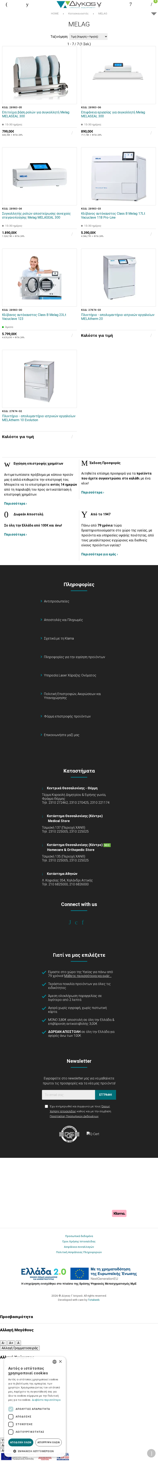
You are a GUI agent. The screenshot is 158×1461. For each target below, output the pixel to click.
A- (3, 1343)
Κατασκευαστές (78, 13)
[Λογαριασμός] (130, 4)
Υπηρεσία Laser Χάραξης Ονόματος (70, 675)
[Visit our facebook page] (72, 922)
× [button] (60, 1361)
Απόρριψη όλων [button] (48, 1442)
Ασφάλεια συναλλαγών (79, 1246)
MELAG (102, 13)
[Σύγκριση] (71, 98)
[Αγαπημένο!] (71, 88)
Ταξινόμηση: (59, 37)
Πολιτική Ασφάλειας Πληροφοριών (79, 1252)
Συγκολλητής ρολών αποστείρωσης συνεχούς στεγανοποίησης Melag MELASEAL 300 (36, 215)
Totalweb (94, 1299)
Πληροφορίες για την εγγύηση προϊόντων (74, 657)
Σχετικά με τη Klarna (59, 638)
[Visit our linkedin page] (85, 922)
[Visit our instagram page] (79, 922)
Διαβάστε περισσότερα (46, 1400)
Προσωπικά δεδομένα (79, 1236)
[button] (35, 1451)
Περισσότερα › (15, 503)
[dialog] (35, 1407)
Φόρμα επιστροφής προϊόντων (67, 716)
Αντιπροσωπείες (56, 601)
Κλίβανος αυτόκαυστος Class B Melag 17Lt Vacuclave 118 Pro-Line (113, 215)
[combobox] (54, 1362)
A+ (11, 1343)
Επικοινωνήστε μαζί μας (61, 735)
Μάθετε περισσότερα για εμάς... (88, 976)
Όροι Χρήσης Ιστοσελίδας (79, 1241)
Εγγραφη (105, 1094)
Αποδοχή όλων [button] (20, 1442)
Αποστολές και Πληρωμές (63, 620)
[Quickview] (71, 79)
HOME (55, 13)
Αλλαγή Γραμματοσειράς (20, 1348)
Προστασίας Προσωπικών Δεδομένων (74, 1116)
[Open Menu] (6, 4)
